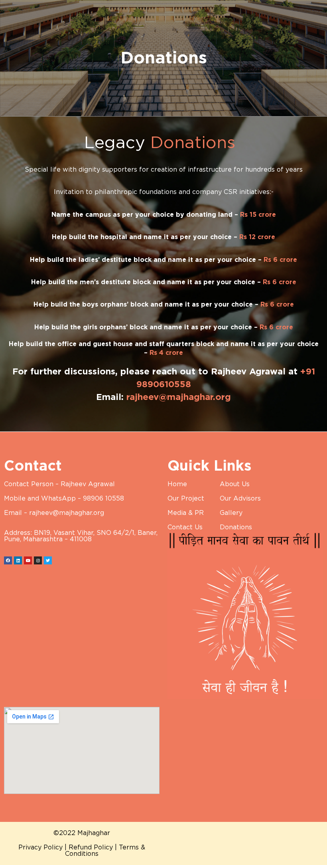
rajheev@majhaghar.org (178, 397)
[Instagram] (38, 560)
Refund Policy (91, 847)
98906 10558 (103, 498)
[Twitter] (48, 560)
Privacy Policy (40, 847)
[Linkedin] (18, 560)
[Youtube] (28, 560)
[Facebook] (8, 560)
